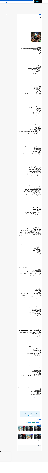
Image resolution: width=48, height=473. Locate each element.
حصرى (40, 14)
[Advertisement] (24, 8)
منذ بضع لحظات (39, 431)
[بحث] (6, 2)
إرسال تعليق (39, 445)
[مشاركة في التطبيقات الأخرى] (27, 422)
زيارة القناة (30, 415)
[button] (37, 422)
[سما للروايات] (38, 1)
